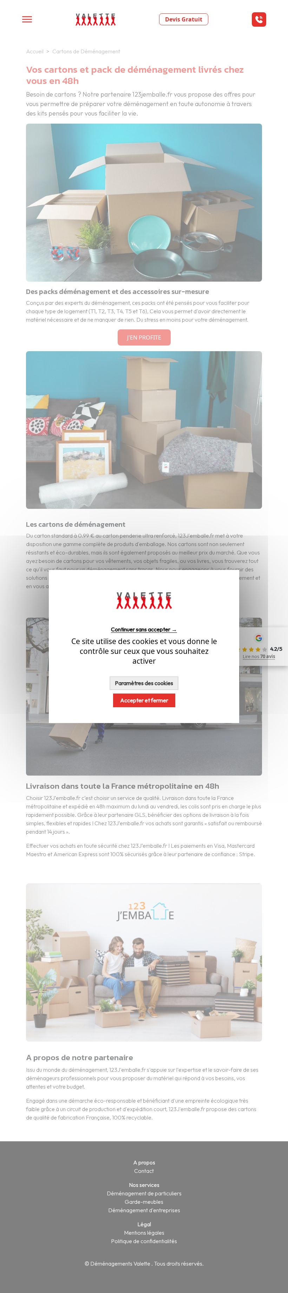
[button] (259, 19)
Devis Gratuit (183, 19)
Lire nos (259, 656)
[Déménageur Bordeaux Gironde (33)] (144, 616)
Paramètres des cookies (144, 683)
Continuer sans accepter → (144, 629)
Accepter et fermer (144, 700)
